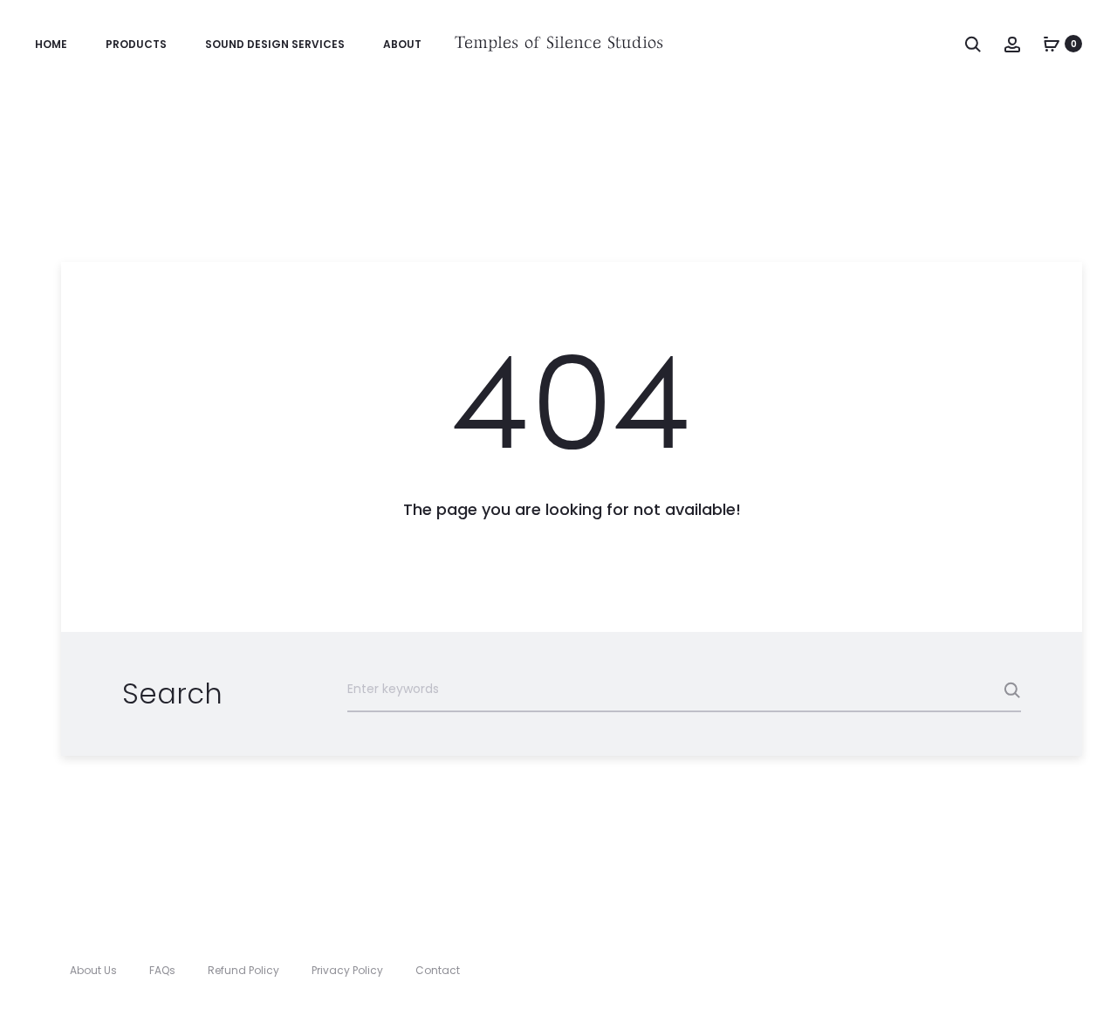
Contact (437, 970)
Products (136, 44)
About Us (93, 970)
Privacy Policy (347, 970)
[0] (1051, 43)
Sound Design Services (275, 44)
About (402, 44)
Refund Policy (243, 970)
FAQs (162, 970)
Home (51, 44)
